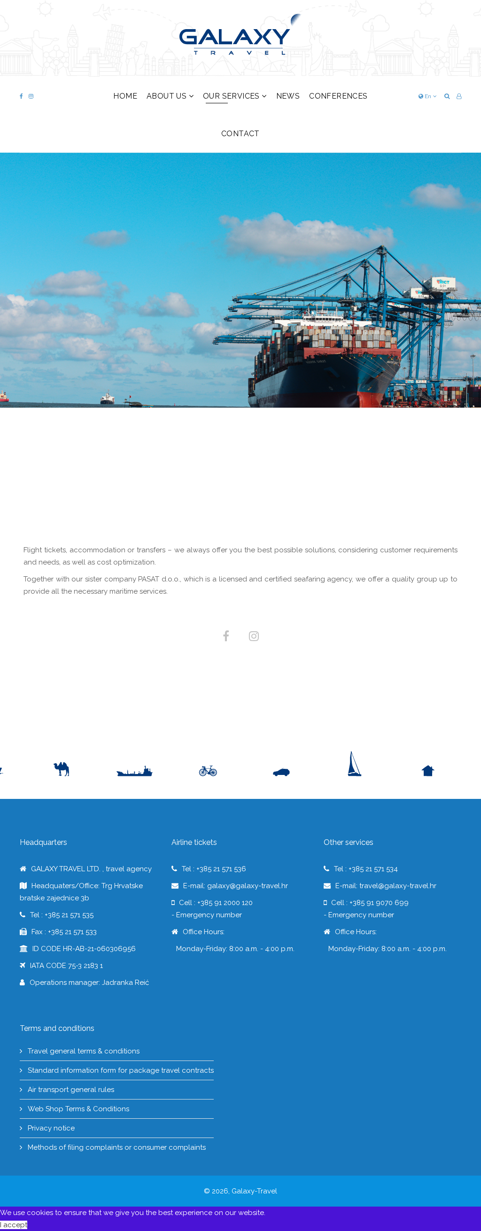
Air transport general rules (70, 1089)
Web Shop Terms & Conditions (77, 1109)
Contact (240, 133)
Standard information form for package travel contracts (120, 1070)
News (288, 96)
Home (125, 96)
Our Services (231, 96)
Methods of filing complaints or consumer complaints (116, 1147)
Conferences (338, 96)
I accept (13, 1225)
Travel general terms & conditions (83, 1051)
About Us (166, 96)
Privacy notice (50, 1128)
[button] (459, 96)
